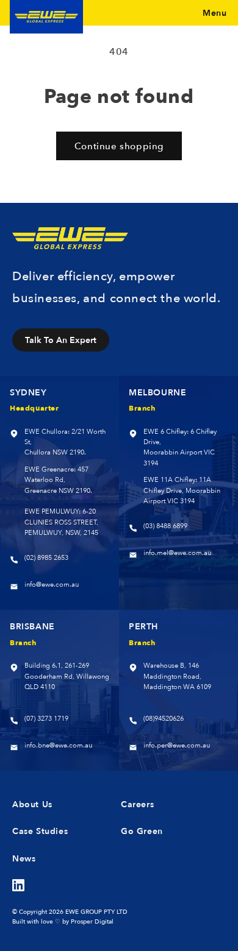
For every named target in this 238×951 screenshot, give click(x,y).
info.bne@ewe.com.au (58, 745)
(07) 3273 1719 (46, 718)
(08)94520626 (163, 718)
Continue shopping (119, 146)
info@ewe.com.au (51, 584)
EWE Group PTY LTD (96, 911)
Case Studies (40, 831)
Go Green (142, 831)
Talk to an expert (60, 340)
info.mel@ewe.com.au (177, 553)
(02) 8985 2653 (46, 558)
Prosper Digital (92, 921)
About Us (32, 804)
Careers (137, 804)
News (23, 858)
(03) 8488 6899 (165, 526)
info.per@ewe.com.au (176, 745)
